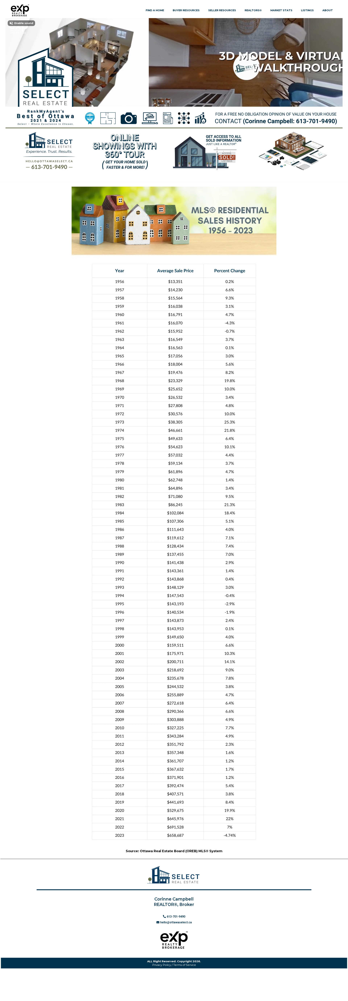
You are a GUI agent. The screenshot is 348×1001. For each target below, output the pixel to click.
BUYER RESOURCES (186, 10)
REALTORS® (253, 10)
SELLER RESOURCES (222, 10)
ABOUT (327, 10)
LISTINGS (307, 10)
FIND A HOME (155, 10)
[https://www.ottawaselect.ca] (20, 10)
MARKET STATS (281, 10)
